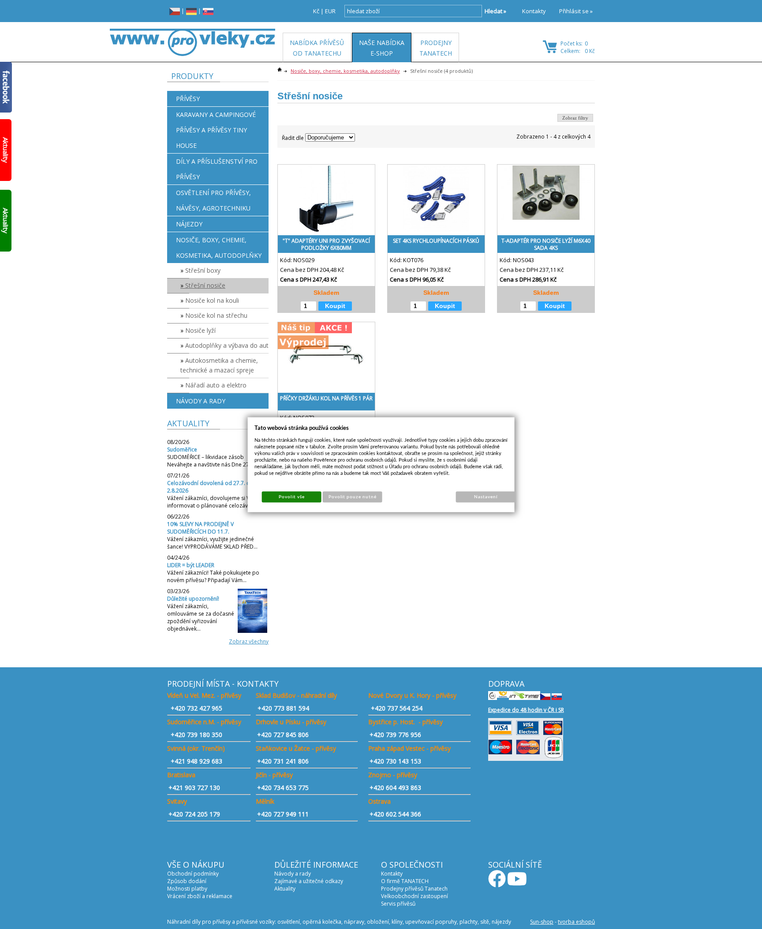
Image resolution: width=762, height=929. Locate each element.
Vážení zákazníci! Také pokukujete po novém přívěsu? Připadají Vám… (213, 576)
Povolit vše (291, 496)
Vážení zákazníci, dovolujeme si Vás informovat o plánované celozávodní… (215, 501)
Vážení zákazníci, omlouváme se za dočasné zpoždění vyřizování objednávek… (200, 617)
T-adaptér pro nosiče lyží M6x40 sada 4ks (545, 244)
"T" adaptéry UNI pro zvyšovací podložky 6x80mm (326, 244)
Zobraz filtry (575, 117)
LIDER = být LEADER (190, 565)
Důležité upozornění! (193, 598)
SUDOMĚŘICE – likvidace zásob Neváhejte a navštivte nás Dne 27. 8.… (213, 460)
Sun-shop (541, 921)
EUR (330, 11)
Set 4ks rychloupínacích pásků (436, 240)
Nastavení (485, 496)
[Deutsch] (191, 11)
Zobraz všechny (249, 641)
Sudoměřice (182, 449)
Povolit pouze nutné (353, 496)
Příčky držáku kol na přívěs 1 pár (326, 398)
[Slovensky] (208, 11)
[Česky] (174, 11)
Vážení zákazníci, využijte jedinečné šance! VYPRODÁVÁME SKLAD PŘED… (212, 542)
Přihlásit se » (576, 11)
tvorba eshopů (576, 921)
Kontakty (534, 11)
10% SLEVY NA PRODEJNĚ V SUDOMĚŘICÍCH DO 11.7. (200, 527)
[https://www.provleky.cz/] (192, 42)
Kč (316, 11)
